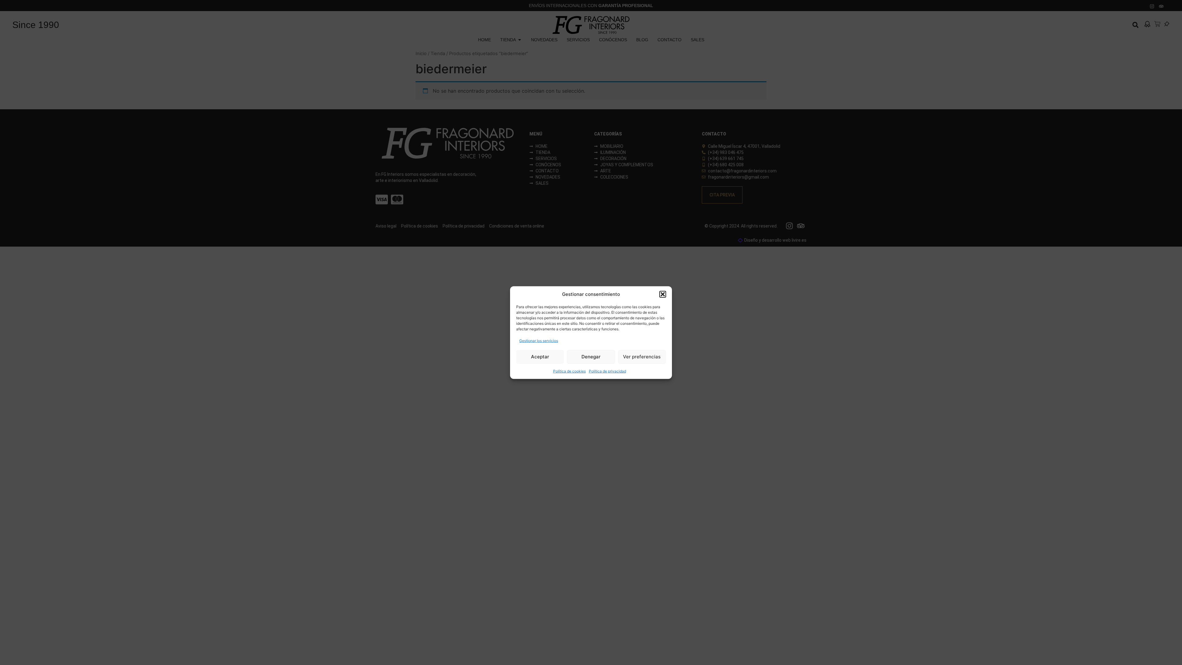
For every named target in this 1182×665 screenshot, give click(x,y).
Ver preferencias (642, 357)
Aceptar (540, 357)
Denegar (591, 357)
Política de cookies (569, 371)
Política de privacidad (607, 371)
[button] (663, 294)
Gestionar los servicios (538, 340)
